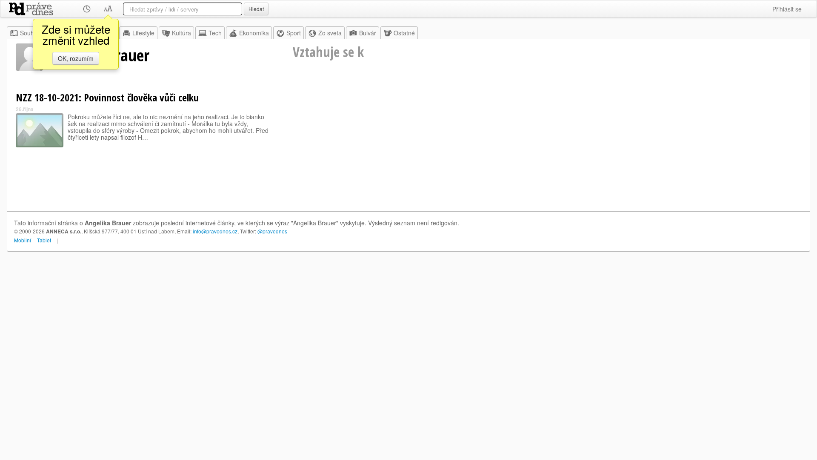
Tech (215, 33)
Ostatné (404, 33)
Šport (293, 33)
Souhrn (30, 33)
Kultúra (181, 33)
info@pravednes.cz (215, 231)
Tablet (44, 240)
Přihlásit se (787, 9)
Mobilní (22, 240)
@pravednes (272, 231)
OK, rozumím (76, 58)
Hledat (256, 8)
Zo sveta (330, 33)
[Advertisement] (547, 147)
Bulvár (367, 33)
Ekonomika (254, 33)
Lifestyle (143, 33)
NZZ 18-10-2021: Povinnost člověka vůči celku (107, 97)
